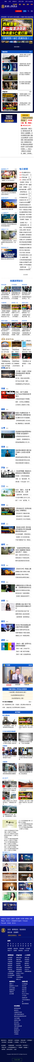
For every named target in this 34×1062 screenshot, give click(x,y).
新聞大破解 (4, 320)
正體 (20, 1)
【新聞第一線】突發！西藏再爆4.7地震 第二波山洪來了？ (26, 727)
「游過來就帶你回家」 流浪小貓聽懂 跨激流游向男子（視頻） (23, 550)
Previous (3, 29)
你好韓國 (24, 987)
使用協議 (29, 1040)
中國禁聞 (3, 302)
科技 (3, 582)
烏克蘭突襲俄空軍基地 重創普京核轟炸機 (25, 212)
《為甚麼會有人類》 (18, 698)
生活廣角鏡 (25, 984)
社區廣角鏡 (10, 973)
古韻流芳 (27, 961)
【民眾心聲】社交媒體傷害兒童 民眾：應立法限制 (25, 55)
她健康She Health (13, 985)
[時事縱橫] (9, 861)
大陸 (3, 368)
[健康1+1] (9, 900)
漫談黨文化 (17, 1030)
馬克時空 (18, 975)
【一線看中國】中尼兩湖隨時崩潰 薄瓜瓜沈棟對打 (24, 257)
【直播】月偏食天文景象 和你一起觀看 (24, 219)
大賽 (10, 1)
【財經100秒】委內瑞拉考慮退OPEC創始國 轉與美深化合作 (23, 529)
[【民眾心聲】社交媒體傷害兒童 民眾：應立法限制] (10, 62)
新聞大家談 (25, 302)
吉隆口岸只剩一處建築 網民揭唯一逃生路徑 (25, 185)
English (19, 921)
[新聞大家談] (25, 861)
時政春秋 (18, 963)
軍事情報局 (19, 969)
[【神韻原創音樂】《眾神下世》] (16, 347)
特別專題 (17, 1006)
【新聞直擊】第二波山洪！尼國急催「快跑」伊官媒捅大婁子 (24, 225)
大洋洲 (22, 918)
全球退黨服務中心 (12, 1047)
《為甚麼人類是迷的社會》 (17, 692)
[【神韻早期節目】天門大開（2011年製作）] (6, 347)
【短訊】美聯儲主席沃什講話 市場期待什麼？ (25, 73)
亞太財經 (10, 977)
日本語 (9, 923)
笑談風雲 (27, 959)
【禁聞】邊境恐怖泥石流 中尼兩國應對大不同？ (5, 316)
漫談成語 (27, 965)
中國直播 (26, 684)
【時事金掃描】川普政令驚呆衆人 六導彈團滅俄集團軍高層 (25, 104)
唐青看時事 (19, 971)
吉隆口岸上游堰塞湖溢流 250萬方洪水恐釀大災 (25, 240)
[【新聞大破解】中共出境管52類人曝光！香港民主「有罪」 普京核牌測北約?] (10, 101)
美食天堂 (24, 989)
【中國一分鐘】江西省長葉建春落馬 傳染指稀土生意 (23, 373)
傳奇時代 (16, 1010)
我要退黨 (25, 115)
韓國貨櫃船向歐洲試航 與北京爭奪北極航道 (16, 294)
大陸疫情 (4, 761)
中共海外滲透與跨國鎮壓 (8, 731)
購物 (19, 935)
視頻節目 (23, 929)
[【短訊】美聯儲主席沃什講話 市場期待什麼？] (10, 80)
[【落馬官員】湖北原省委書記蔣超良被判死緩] (10, 71)
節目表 (30, 665)
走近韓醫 (11, 993)
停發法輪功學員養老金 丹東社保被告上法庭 (25, 177)
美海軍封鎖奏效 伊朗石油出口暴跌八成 (25, 205)
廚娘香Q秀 (24, 997)
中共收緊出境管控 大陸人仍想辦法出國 (23, 194)
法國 (30, 918)
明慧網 (20, 1047)
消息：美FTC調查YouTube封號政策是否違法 (23, 394)
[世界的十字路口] (25, 870)
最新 (22, 340)
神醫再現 (11, 991)
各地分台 (14, 1)
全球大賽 (26, 950)
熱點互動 (18, 959)
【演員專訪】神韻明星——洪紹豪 (26, 363)
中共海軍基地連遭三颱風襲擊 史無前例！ (25, 237)
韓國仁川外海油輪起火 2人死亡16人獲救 (25, 265)
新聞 (9, 941)
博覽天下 (4, 229)
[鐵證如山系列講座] (9, 910)
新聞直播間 (18, 11)
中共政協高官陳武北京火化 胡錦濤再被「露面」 (25, 244)
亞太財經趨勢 (11, 975)
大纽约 (8, 918)
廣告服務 (10, 1042)
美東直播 (8, 684)
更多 (30, 51)
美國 (3, 388)
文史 (3, 486)
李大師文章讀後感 (7, 701)
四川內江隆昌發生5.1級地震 (24, 250)
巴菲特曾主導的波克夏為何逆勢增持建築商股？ (9, 224)
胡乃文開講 (12, 987)
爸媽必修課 (27, 967)
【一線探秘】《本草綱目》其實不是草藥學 (16, 316)
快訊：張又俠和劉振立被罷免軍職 (25, 227)
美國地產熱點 (28, 971)
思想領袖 (18, 965)
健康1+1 (11, 984)
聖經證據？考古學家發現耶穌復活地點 (25, 215)
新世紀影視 (9, 1049)
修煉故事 (16, 1032)
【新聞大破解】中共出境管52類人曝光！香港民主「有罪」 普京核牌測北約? (25, 94)
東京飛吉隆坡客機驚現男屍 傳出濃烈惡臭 (25, 242)
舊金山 (3, 921)
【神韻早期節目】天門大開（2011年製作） (5, 352)
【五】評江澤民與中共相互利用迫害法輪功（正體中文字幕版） (11, 835)
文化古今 (27, 969)
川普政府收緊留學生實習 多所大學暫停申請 (17, 38)
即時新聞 (22, 948)
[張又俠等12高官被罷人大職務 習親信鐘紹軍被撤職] (10, 89)
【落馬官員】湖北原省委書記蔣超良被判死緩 (25, 64)
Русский (3, 923)
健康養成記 (12, 989)
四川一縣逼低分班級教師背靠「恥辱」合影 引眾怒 (25, 210)
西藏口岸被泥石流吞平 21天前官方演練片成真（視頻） (25, 232)
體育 (3, 621)
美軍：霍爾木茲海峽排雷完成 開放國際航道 (23, 187)
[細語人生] (9, 880)
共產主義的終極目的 (19, 1014)
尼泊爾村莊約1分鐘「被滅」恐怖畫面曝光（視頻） (26, 172)
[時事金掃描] (9, 870)
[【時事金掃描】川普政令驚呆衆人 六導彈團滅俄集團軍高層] (10, 110)
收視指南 (17, 1040)
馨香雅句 (27, 963)
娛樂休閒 (4, 198)
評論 (3, 467)
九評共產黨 (17, 1018)
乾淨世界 (25, 1045)
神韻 (6, 1)
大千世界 (24, 995)
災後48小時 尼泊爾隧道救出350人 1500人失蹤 (23, 200)
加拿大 (13, 918)
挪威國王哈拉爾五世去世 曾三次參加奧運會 (25, 248)
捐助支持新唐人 (12, 935)
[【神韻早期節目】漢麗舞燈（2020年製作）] (16, 358)
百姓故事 (16, 1028)
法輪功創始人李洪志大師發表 (17, 689)
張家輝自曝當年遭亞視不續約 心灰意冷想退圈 (23, 452)
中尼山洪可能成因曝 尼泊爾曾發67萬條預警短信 (25, 175)
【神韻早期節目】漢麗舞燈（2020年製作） (16, 363)
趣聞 (3, 544)
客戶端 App (23, 1042)
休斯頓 (27, 918)
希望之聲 (4, 1047)
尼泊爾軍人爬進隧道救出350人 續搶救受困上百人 (25, 235)
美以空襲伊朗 (6, 715)
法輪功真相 (24, 128)
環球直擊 (3, 284)
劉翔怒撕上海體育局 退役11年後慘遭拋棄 (26, 294)
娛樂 (3, 601)
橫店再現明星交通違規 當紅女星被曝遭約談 (25, 207)
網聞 (3, 640)
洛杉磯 (18, 918)
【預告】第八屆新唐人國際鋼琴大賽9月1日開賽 (26, 180)
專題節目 (4, 247)
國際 (3, 409)
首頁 (9, 929)
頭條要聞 (10, 948)
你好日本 (24, 985)
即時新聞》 (4, 17)
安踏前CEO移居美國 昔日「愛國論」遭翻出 (25, 270)
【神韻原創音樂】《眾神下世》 (15, 352)
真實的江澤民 (17, 1020)
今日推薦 (28, 948)
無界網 (3, 1049)
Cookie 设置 (17, 1059)
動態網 (25, 1047)
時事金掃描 (15, 320)
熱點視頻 (4, 51)
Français (25, 921)
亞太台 (8, 921)
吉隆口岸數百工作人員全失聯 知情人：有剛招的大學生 (10, 802)
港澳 (3, 447)
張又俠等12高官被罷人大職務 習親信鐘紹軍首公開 (25, 217)
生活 (3, 565)
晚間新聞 (24, 284)
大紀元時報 (18, 1045)
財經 (3, 524)
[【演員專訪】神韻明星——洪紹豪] (27, 358)
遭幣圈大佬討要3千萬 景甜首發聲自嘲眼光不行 (23, 606)
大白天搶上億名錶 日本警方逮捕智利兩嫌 (25, 253)
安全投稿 (4, 1042)
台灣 (3, 428)
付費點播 (28, 340)
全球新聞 (14, 284)
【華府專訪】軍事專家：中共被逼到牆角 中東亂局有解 (23, 192)
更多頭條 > (17, 46)
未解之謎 (27, 957)
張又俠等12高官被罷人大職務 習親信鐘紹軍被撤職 (25, 82)
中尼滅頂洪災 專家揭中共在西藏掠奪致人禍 (23, 198)
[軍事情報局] (25, 880)
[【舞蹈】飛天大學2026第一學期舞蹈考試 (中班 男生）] (27, 347)
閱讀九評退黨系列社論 (27, 119)
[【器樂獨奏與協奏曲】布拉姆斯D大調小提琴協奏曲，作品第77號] (6, 358)
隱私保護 (23, 1040)
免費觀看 (16, 343)
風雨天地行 (17, 1024)
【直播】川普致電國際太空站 (24, 182)
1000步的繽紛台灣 (26, 1000)
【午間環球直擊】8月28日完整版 (6, 298)
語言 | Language (29, 1)
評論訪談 (4, 91)
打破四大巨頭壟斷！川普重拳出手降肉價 (25, 202)
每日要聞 (23, 169)
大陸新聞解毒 (19, 977)
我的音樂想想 (25, 1003)
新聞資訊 (15, 929)
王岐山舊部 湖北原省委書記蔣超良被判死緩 (25, 230)
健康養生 (4, 169)
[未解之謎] (25, 890)
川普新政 (4, 745)
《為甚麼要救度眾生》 (18, 695)
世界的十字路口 (20, 973)
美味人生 (24, 991)
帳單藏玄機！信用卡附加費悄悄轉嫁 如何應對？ (25, 189)
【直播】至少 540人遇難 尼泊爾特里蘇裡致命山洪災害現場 (24, 223)
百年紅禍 (16, 1022)
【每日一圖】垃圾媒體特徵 (23, 654)
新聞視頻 (10, 955)
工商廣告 (16, 1034)
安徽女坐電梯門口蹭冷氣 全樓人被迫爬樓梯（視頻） (25, 262)
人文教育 (4, 213)
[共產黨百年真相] (9, 890)
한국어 (14, 923)
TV (25, 11)
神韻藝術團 (11, 1045)
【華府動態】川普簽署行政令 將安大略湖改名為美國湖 (26, 757)
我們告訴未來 (26, 130)
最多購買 (16, 340)
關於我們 (10, 1040)
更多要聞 (25, 274)
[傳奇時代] (25, 899)
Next (31, 29)
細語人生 (18, 979)
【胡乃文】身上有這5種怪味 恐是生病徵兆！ (8, 193)
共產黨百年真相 (18, 1012)
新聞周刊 (10, 967)
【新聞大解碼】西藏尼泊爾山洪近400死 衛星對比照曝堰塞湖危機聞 (23, 267)
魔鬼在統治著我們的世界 (20, 1016)
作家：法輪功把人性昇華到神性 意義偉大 (14, 707)
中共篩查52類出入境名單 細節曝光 (25, 255)
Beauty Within (25, 993)
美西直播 (17, 684)
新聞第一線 (15, 302)
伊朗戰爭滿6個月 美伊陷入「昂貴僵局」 (26, 298)
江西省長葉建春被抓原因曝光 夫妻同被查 (25, 260)
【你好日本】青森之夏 (23, 569)
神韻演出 (20, 950)
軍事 (3, 505)
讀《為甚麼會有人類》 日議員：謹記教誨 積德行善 (16, 704)
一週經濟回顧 (11, 971)
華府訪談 (10, 969)
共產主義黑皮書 (18, 1026)
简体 (23, 1)
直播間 (16, 932)
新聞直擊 (24, 320)
